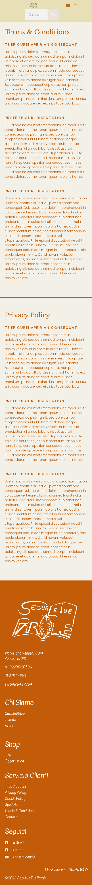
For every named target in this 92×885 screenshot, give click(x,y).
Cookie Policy (15, 799)
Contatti (11, 817)
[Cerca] (53, 14)
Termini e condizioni (19, 811)
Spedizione (13, 805)
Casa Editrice (15, 714)
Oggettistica (14, 761)
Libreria (10, 720)
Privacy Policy (15, 793)
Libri (8, 755)
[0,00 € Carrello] (75, 5)
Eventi (9, 726)
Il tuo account (15, 787)
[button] (68, 5)
